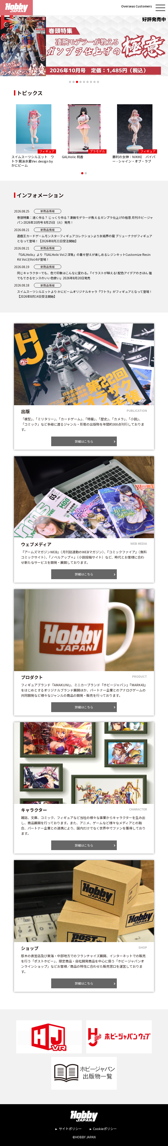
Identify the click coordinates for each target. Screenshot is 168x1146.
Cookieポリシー (105, 1128)
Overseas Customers (136, 6)
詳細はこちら (84, 441)
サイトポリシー (70, 1128)
